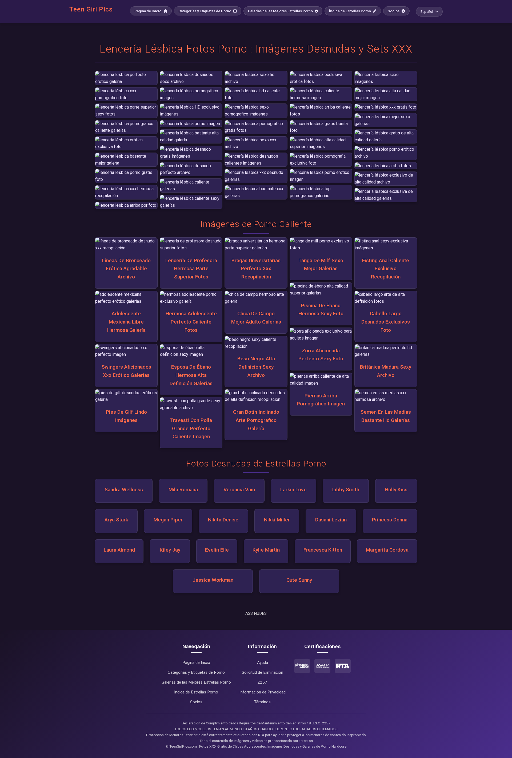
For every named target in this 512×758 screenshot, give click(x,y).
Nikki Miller (277, 520)
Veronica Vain (239, 489)
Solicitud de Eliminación (262, 672)
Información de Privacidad (262, 692)
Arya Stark (116, 520)
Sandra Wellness (124, 489)
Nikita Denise (223, 520)
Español (427, 11)
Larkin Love (293, 489)
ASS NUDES (256, 613)
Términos (262, 702)
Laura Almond (119, 550)
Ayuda (262, 662)
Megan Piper (168, 520)
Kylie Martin (266, 550)
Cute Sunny (299, 580)
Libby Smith (345, 489)
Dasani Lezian (331, 520)
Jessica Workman (213, 580)
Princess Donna (389, 520)
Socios (394, 11)
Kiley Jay (170, 550)
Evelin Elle (217, 550)
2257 (262, 682)
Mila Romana (183, 489)
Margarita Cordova (387, 550)
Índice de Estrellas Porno (350, 11)
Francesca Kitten (322, 550)
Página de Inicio (148, 11)
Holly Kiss (396, 489)
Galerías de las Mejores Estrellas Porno (281, 11)
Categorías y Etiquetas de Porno (205, 11)
